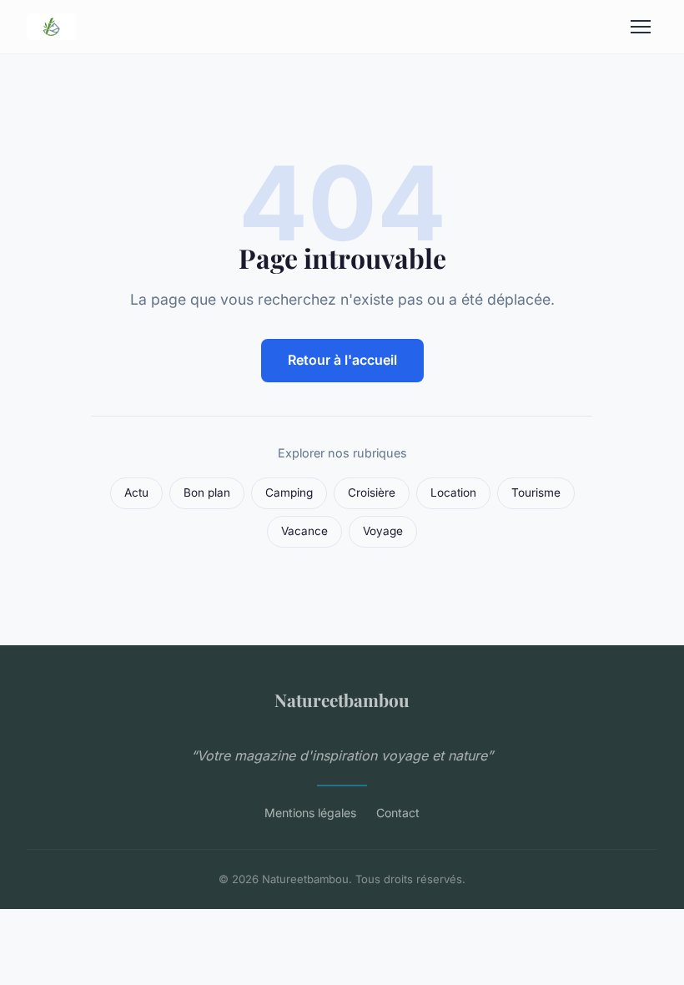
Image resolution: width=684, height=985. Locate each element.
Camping (289, 492)
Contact (398, 813)
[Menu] (640, 26)
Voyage (383, 531)
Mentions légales (310, 813)
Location (453, 492)
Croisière (371, 492)
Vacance (304, 531)
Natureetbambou (342, 699)
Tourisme (536, 492)
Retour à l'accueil (342, 359)
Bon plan (207, 492)
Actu (136, 492)
